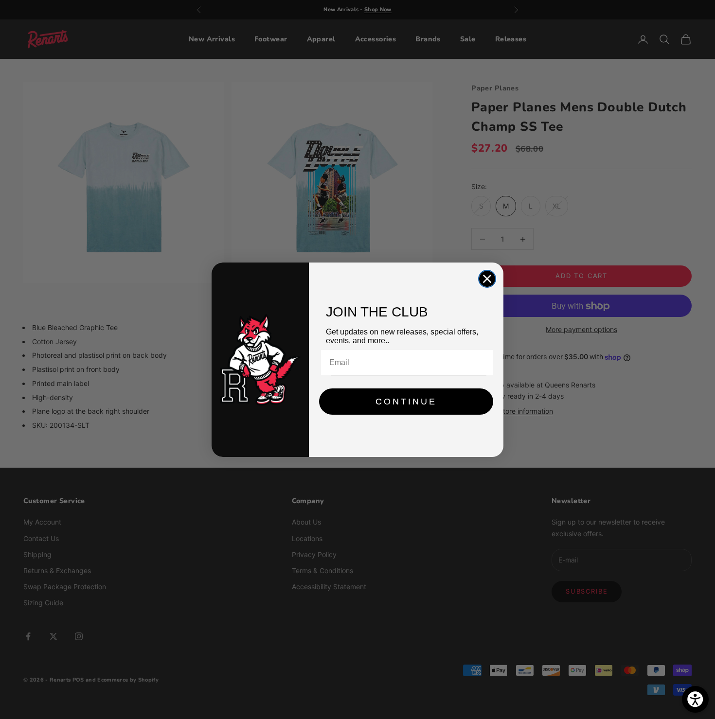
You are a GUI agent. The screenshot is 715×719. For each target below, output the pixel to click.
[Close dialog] (487, 278)
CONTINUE (406, 401)
